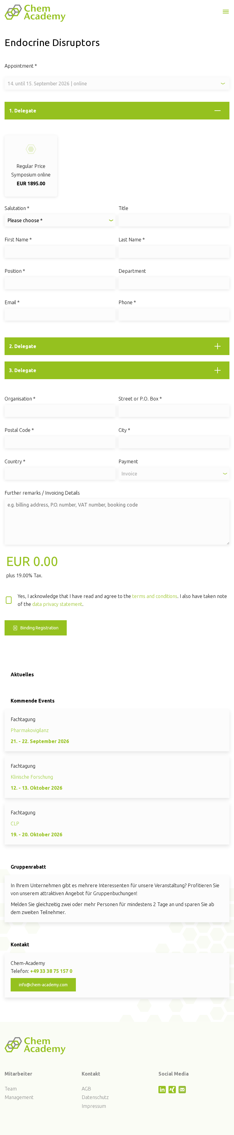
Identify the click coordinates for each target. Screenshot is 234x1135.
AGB (86, 1088)
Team (11, 1088)
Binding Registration (39, 627)
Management (19, 1097)
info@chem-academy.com (43, 984)
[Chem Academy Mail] (183, 1091)
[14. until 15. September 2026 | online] (117, 83)
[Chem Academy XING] (172, 1091)
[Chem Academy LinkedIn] (162, 1091)
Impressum (94, 1106)
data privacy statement (57, 604)
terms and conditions (154, 596)
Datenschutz (95, 1097)
